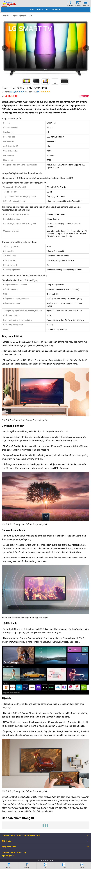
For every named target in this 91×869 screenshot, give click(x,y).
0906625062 (56, 9)
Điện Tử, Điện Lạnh (19, 16)
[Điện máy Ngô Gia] (9, 4)
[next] (86, 48)
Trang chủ (5, 16)
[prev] (5, 48)
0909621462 (43, 9)
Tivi (31, 16)
